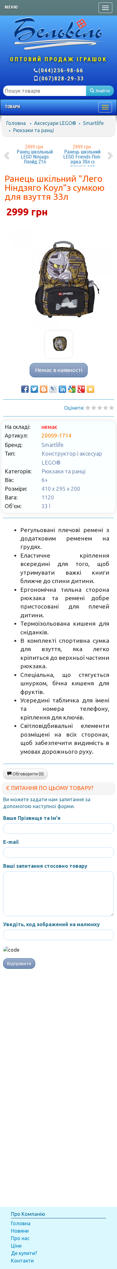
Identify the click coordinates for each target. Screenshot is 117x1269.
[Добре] (111, 408)
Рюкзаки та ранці (33, 130)
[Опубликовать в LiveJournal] (53, 389)
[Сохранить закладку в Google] (72, 389)
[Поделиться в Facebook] (25, 389)
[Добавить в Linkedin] (62, 389)
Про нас (20, 1238)
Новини (20, 1231)
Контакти (22, 1260)
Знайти (102, 90)
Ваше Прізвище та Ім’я (32, 818)
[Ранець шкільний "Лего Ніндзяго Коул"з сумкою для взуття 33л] (58, 276)
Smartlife (93, 123)
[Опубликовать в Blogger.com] (43, 389)
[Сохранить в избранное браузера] (90, 389)
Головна (16, 123)
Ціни (16, 1245)
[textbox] (44, 90)
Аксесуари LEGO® (55, 123)
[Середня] (99, 408)
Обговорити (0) (28, 773)
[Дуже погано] (87, 408)
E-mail (11, 842)
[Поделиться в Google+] (81, 389)
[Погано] (93, 408)
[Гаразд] (105, 408)
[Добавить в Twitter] (34, 389)
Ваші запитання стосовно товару (45, 866)
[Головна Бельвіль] (58, 33)
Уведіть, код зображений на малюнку (51, 924)
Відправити (19, 963)
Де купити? (24, 1253)
